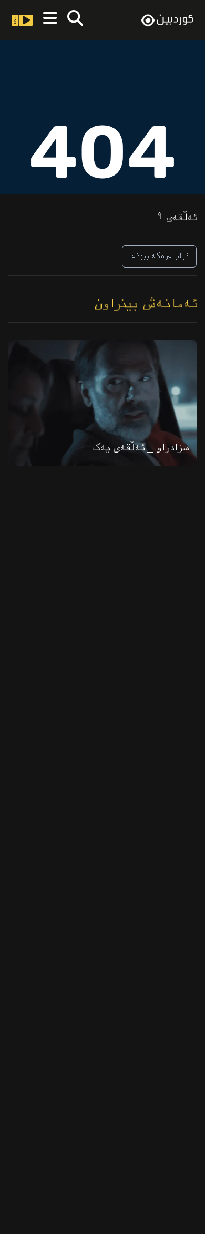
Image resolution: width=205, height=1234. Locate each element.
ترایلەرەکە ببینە (159, 256)
